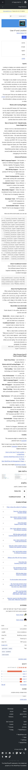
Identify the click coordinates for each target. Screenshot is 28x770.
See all (3, 684)
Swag (11, 729)
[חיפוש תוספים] (10, 16)
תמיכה (23, 58)
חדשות (25, 711)
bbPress (23, 740)
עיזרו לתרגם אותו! (7, 11)
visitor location (5, 654)
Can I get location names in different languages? (20, 552)
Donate (10, 727)
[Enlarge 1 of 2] (24, 476)
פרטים (23, 43)
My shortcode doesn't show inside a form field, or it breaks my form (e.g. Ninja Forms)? (18, 585)
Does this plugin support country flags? (20, 523)
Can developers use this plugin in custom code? (20, 568)
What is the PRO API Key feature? (17, 557)
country (10, 648)
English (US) (4, 645)
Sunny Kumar (20, 33)
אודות (25, 709)
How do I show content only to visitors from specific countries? (18, 546)
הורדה (24, 37)
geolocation (4, 648)
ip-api (3, 651)
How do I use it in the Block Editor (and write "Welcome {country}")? (17, 598)
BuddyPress (22, 742)
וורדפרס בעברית (18, 749)
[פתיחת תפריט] (2, 2)
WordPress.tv (22, 729)
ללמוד (25, 721)
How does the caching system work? (20, 562)
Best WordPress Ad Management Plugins (13, 461)
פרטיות (25, 716)
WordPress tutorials (20, 464)
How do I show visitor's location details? (20, 512)
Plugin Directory (23, 6)
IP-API (3, 97)
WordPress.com (21, 734)
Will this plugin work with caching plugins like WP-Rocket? (18, 535)
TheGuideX (14, 446)
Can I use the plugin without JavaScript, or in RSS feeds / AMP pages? (20, 592)
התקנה (23, 50)
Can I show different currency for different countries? (18, 529)
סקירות (23, 47)
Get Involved (9, 721)
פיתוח (23, 54)
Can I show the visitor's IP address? (17, 507)
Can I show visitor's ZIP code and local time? (20, 540)
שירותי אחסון (23, 714)
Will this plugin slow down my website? (21, 574)
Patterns (11, 716)
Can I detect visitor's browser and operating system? (18, 517)
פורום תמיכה (23, 699)
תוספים (11, 714)
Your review (23, 684)
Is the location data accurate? (18, 579)
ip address (8, 651)
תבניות (11, 711)
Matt (24, 737)
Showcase (10, 709)
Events (11, 724)
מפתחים (24, 727)
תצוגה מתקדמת (22, 659)
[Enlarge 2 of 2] (11, 476)
